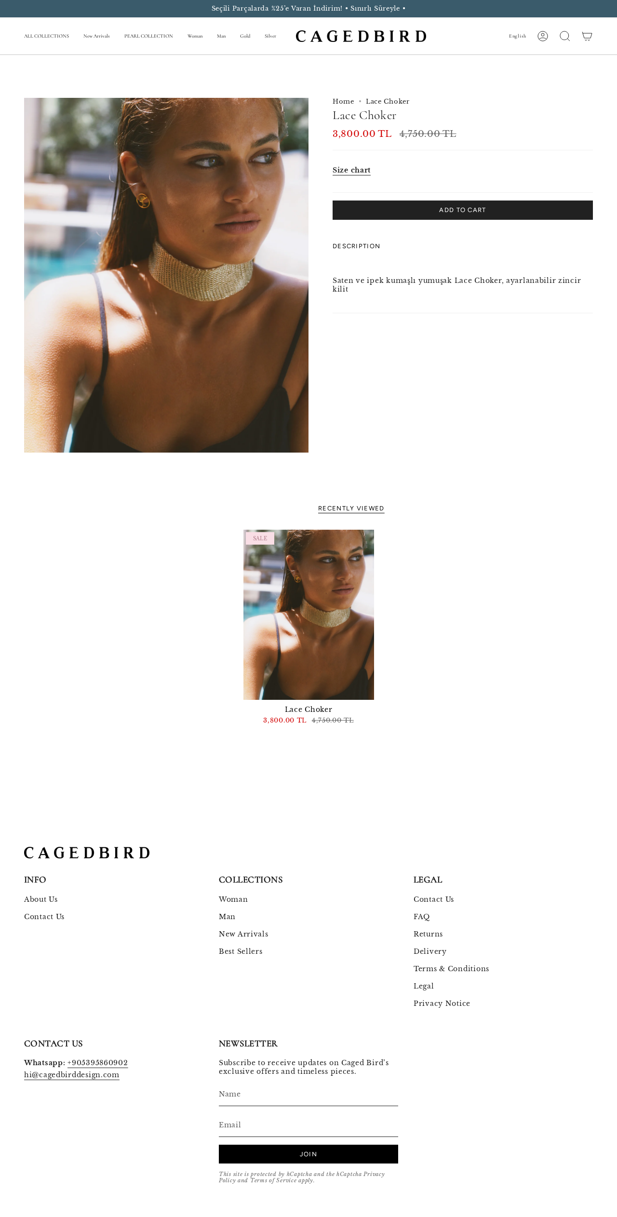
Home (343, 101)
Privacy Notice (442, 1003)
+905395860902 (97, 1062)
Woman (233, 899)
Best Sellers (241, 951)
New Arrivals (243, 934)
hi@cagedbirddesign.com (72, 1074)
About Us (41, 899)
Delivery (430, 951)
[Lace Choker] (308, 614)
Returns (428, 934)
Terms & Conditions (451, 968)
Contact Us (44, 916)
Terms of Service (273, 1180)
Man (227, 916)
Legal (424, 986)
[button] (46, 36)
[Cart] (587, 36)
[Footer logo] (86, 852)
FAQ (422, 916)
